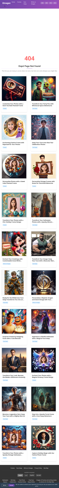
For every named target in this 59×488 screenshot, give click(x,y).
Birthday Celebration (13, 481)
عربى (26, 475)
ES (50, 3)
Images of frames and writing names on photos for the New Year (46, 481)
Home (13, 2)
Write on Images (28, 468)
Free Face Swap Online (31, 481)
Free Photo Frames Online (22, 481)
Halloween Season (5, 481)
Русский (39, 475)
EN (42, 3)
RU (55, 3)
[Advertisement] (29, 28)
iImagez (6, 3)
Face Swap (19, 468)
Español (32, 475)
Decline (4, 485)
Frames (19, 2)
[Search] (4, 6)
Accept (11, 485)
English (20, 475)
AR (46, 3)
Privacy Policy (38, 468)
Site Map (46, 468)
